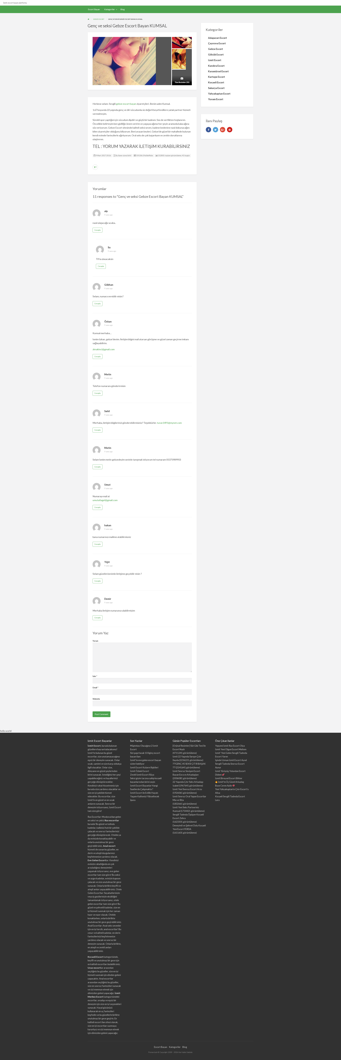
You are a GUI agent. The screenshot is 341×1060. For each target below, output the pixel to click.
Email (95, 687)
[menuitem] (94, 9)
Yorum (95, 641)
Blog (122, 9)
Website (96, 699)
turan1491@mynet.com (169, 422)
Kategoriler (109, 9)
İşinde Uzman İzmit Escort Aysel (231, 760)
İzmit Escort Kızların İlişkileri (144, 767)
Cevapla (97, 230)
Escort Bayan (94, 9)
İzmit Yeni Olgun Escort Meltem (230, 749)
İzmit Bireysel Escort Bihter (228, 778)
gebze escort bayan (126, 103)
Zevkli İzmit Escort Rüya (142, 774)
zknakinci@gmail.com (104, 349)
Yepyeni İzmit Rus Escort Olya (230, 745)
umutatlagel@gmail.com (105, 500)
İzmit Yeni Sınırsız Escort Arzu (187, 789)
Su (109, 247)
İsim (95, 676)
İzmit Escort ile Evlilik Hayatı (144, 792)
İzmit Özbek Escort (139, 771)
